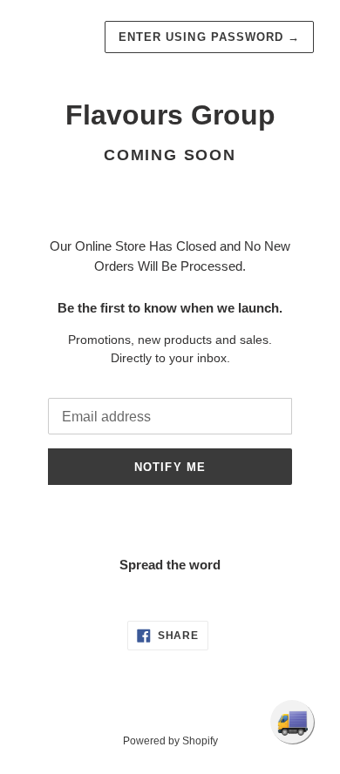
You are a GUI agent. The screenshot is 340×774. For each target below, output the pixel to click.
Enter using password (209, 37)
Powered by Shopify (170, 741)
